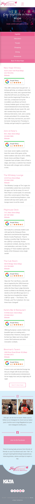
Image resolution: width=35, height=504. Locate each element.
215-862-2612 (9, 315)
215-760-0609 (9, 266)
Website (7, 75)
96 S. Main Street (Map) (12, 134)
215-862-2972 (9, 354)
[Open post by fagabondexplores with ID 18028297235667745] (9, 406)
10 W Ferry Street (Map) (12, 178)
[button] (17, 385)
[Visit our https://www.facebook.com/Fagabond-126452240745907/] (12, 490)
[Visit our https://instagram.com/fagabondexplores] (17, 490)
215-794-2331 (9, 73)
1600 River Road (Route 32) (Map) (15, 352)
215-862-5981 (9, 136)
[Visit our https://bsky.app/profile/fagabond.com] (20, 490)
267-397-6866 (9, 215)
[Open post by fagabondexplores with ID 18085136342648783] (25, 406)
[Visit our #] (23, 490)
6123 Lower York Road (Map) (14, 70)
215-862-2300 (9, 180)
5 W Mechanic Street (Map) (13, 313)
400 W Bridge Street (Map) (13, 264)
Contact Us (19, 500)
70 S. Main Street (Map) (12, 212)
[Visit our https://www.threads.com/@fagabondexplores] (14, 490)
